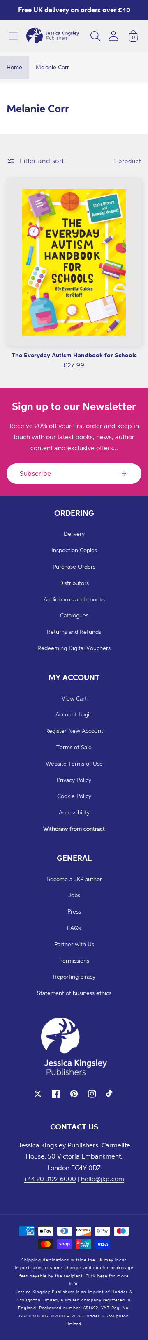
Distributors (74, 582)
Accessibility (74, 812)
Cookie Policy (74, 795)
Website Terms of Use (74, 763)
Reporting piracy (74, 976)
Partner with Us (74, 944)
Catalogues (74, 615)
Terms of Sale (74, 747)
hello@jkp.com (102, 1178)
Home (14, 66)
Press (74, 911)
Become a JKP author (74, 878)
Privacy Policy (74, 779)
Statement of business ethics (74, 992)
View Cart (74, 698)
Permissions (74, 960)
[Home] (52, 36)
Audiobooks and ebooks (74, 599)
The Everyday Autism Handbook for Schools (74, 354)
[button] (13, 36)
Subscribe (35, 473)
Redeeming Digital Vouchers (74, 647)
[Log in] (113, 36)
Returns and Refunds (74, 631)
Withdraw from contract (74, 828)
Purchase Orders (74, 566)
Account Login (74, 714)
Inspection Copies (74, 549)
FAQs (74, 927)
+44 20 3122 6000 (50, 1178)
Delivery (74, 533)
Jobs (74, 894)
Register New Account (74, 730)
